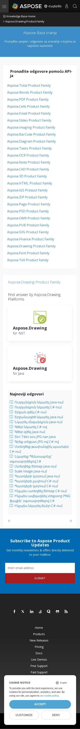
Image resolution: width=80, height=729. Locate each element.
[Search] (75, 6)
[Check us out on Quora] (49, 611)
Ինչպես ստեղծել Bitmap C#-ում (40, 491)
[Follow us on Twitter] (23, 611)
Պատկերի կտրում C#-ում (36, 486)
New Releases (39, 640)
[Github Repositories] (57, 611)
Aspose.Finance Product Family (30, 239)
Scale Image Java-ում (30, 471)
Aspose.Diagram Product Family (31, 141)
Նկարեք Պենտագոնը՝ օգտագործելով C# (31, 459)
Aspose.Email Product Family (29, 113)
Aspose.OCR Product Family (28, 155)
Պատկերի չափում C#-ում (36, 481)
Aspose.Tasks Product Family (29, 148)
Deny (56, 715)
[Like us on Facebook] (14, 611)
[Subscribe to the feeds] (66, 611)
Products (39, 634)
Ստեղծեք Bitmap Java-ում (35, 466)
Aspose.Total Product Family (29, 85)
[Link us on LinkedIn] (31, 611)
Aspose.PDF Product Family (28, 99)
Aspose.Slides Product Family (29, 120)
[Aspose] (27, 6)
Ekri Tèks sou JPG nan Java (35, 436)
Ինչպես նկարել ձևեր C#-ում (38, 505)
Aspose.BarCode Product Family (31, 134)
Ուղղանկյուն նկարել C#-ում (38, 407)
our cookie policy (49, 695)
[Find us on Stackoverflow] (40, 611)
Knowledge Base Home (21, 16)
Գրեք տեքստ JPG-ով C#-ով (36, 441)
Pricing (39, 647)
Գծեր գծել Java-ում (29, 432)
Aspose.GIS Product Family (27, 190)
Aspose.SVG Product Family (28, 232)
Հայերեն (55, 6)
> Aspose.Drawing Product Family (23, 21)
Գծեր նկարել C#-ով (30, 427)
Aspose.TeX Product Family (27, 260)
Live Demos (39, 659)
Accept (40, 704)
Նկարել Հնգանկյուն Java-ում (38, 422)
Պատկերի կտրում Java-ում (37, 476)
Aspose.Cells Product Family (28, 106)
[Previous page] (10, 521)
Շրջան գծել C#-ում (30, 412)
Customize (24, 715)
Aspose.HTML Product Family (29, 183)
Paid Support (39, 672)
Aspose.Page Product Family (28, 204)
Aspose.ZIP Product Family (27, 197)
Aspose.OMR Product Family (28, 218)
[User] (67, 6)
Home (39, 628)
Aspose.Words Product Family (30, 92)
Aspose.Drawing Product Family (31, 246)
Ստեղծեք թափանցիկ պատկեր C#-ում (39, 449)
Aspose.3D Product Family (27, 176)
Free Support (39, 666)
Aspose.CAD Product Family (28, 169)
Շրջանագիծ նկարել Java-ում (38, 417)
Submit (40, 578)
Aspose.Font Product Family (28, 253)
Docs (38, 653)
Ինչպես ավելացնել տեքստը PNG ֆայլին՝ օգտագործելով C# (40, 498)
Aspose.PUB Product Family (28, 225)
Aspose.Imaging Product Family (31, 127)
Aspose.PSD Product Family (28, 211)
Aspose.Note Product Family (28, 162)
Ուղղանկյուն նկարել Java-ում (38, 402)
